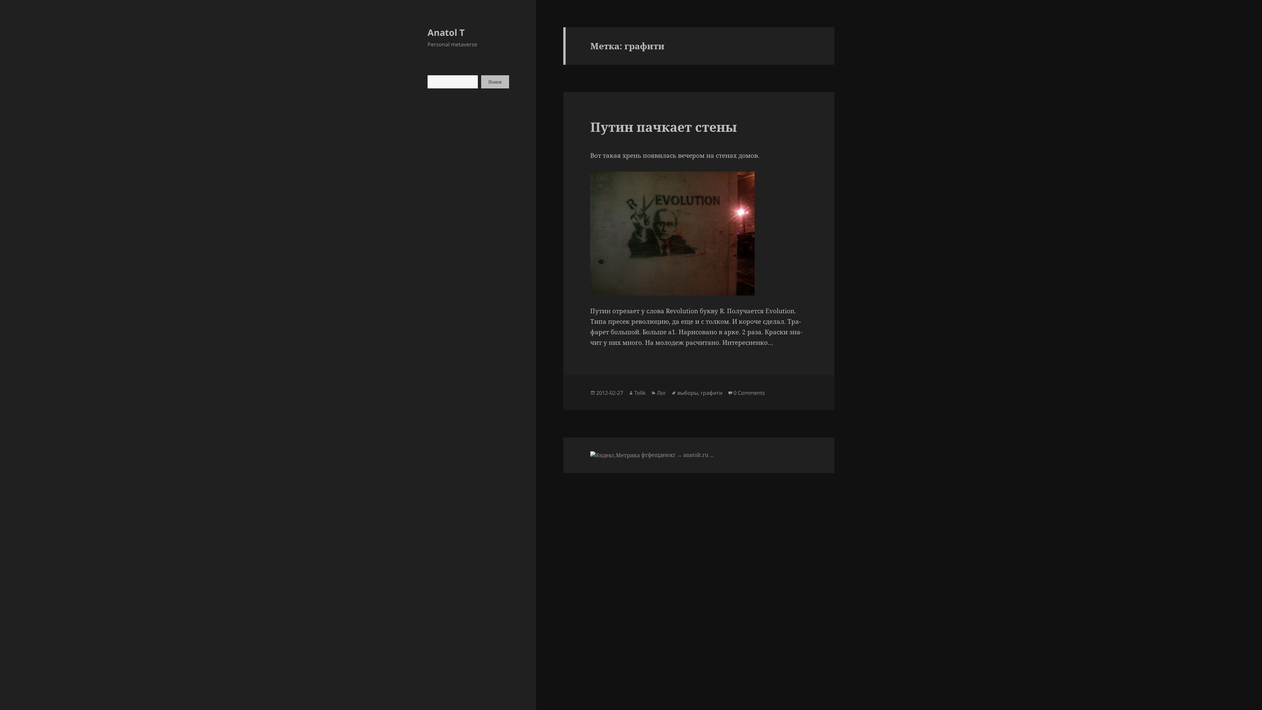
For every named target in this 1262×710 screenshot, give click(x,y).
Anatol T (446, 32)
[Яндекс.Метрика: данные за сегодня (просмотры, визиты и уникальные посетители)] (615, 455)
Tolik (640, 392)
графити (711, 392)
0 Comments (749, 392)
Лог (661, 392)
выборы (687, 392)
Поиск (495, 82)
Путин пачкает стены (663, 126)
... (711, 455)
